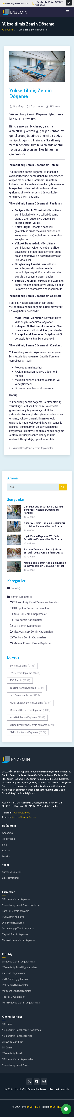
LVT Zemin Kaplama (25, 695)
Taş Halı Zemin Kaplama (27, 687)
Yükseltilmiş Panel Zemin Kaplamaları (33, 448)
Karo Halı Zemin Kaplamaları (30, 614)
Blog (4, 844)
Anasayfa (7, 29)
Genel (15, 588)
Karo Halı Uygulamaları (14, 973)
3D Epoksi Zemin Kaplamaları (31, 608)
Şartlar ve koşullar (11, 872)
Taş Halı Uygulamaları (13, 997)
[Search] (63, 487)
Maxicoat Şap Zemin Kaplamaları (33, 631)
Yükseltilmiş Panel (12, 1053)
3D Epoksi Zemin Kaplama (28, 732)
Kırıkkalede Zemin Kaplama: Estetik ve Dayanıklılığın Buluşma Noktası (45, 564)
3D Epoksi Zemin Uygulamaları (18, 961)
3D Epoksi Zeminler (12, 1042)
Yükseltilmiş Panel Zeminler (17, 1036)
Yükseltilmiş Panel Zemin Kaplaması (21, 1030)
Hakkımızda (8, 839)
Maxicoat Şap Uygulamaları (16, 991)
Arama (6, 850)
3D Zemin (7, 1047)
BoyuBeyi (18, 106)
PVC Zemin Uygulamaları (15, 979)
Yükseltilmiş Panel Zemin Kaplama (32, 725)
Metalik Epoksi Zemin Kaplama (32, 643)
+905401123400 (21, 812)
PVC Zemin (20, 680)
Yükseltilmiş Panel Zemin (15, 1065)
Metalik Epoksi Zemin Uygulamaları (21, 1002)
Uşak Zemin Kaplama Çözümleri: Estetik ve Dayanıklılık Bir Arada (43, 538)
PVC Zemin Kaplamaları (27, 620)
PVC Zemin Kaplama (25, 673)
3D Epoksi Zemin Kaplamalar (17, 1059)
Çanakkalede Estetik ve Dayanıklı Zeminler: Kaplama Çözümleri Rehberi (44, 509)
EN (68, 2)
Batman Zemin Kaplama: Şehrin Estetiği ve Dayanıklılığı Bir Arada (44, 551)
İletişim (6, 856)
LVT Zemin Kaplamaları (27, 625)
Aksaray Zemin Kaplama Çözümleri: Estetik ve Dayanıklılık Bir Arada (45, 524)
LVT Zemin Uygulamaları (15, 985)
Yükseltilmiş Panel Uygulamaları (19, 967)
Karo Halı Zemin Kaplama (27, 717)
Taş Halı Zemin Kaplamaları (29, 637)
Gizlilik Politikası (10, 878)
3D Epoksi (7, 1024)
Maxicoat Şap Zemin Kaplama (30, 710)
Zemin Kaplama (21, 596)
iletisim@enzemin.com (24, 817)
